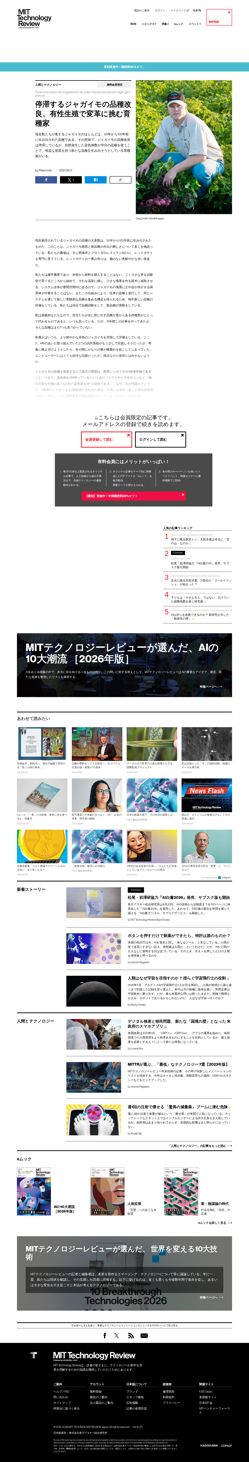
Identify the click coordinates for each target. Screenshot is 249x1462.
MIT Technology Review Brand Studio (150, 919)
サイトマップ (62, 1402)
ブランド (132, 1391)
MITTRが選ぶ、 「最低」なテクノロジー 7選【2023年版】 (178, 1064)
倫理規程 (168, 1391)
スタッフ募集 (135, 1397)
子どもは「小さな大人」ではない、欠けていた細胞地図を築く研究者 (200, 597)
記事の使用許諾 (136, 1408)
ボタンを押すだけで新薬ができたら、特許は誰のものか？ (179, 935)
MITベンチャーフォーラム (214, 1410)
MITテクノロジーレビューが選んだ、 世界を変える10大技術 (121, 1253)
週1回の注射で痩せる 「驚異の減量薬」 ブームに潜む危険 (178, 1107)
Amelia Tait (136, 1133)
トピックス (149, 24)
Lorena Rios (137, 1048)
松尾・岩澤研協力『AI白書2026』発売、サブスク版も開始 (200, 559)
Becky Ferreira (138, 1004)
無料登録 (214, 21)
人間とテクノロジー (48, 84)
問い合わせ (60, 1397)
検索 (195, 10)
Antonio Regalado (140, 962)
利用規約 (168, 1397)
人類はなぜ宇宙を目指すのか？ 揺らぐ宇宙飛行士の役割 (177, 978)
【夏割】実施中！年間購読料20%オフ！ (111, 496)
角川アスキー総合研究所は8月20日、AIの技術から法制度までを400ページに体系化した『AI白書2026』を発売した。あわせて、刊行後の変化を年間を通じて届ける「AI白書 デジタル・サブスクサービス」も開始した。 (179, 909)
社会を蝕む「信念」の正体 (215, 1208)
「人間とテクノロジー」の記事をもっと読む (197, 1146)
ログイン (160, 10)
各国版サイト (208, 1397)
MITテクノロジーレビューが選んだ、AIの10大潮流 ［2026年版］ (122, 653)
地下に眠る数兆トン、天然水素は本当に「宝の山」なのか (200, 539)
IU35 (133, 24)
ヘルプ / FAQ (61, 1391)
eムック (178, 24)
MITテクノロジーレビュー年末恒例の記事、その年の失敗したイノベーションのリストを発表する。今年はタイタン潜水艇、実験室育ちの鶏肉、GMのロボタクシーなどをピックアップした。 (180, 1076)
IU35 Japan (205, 1391)
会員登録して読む (99, 439)
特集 (165, 24)
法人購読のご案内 (101, 1402)
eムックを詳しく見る (212, 1223)
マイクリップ (178, 10)
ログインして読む (153, 439)
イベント (195, 24)
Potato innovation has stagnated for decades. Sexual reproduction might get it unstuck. (82, 93)
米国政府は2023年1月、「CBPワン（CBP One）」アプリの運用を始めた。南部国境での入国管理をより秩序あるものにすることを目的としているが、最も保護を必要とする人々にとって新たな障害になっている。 (179, 1037)
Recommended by (209, 878)
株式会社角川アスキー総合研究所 (88, 1432)
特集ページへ (208, 686)
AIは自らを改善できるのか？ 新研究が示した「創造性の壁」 (201, 614)
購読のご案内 (141, 10)
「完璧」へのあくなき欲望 (142, 1208)
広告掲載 (132, 1402)
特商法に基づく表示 (66, 1408)
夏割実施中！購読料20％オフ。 (124, 67)
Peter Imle (45, 170)
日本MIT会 (206, 1402)
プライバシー (171, 1402)
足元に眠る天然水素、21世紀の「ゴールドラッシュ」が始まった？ (201, 580)
